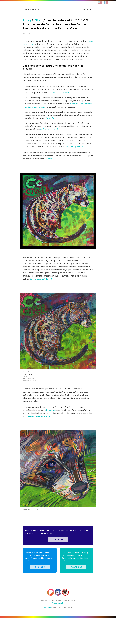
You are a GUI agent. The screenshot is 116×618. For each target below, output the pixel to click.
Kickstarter (51, 410)
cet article (49, 158)
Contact (90, 10)
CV (84, 10)
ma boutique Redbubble (38, 416)
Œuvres (64, 10)
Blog (79, 10)
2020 (38, 20)
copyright (48, 608)
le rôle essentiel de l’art (41, 279)
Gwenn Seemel (31, 9)
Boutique (72, 10)
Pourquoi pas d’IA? (58, 603)
